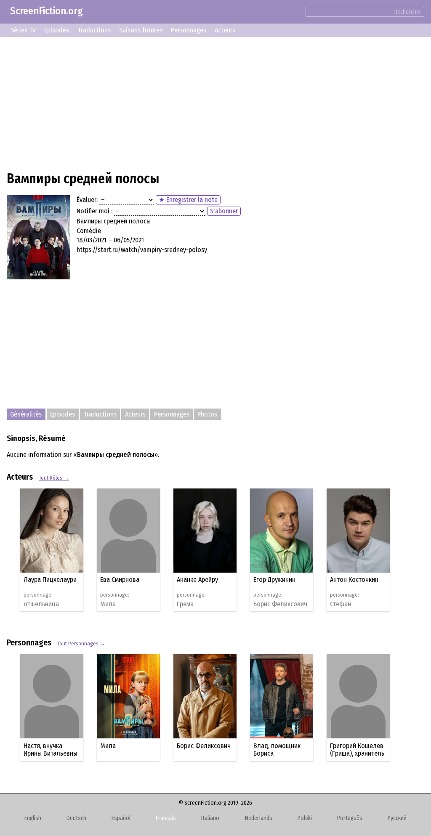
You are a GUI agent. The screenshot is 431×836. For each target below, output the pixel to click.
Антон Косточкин (354, 580)
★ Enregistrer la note (188, 200)
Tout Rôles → (54, 478)
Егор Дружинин (274, 580)
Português (349, 818)
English (32, 818)
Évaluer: (87, 200)
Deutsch (76, 818)
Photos (207, 414)
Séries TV (23, 30)
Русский (397, 818)
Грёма (185, 604)
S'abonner (224, 211)
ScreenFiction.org (46, 11)
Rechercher (407, 12)
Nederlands (258, 818)
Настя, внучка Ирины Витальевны (50, 749)
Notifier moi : (94, 211)
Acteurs (225, 30)
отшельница (41, 604)
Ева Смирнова (119, 580)
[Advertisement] (215, 103)
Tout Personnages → (81, 643)
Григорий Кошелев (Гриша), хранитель (357, 749)
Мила (108, 604)
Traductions (94, 30)
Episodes (56, 30)
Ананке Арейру (197, 580)
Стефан (340, 604)
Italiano (210, 818)
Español (121, 818)
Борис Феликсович (280, 604)
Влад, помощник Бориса (277, 749)
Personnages (188, 30)
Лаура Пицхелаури (50, 580)
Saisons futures (140, 30)
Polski (305, 818)
